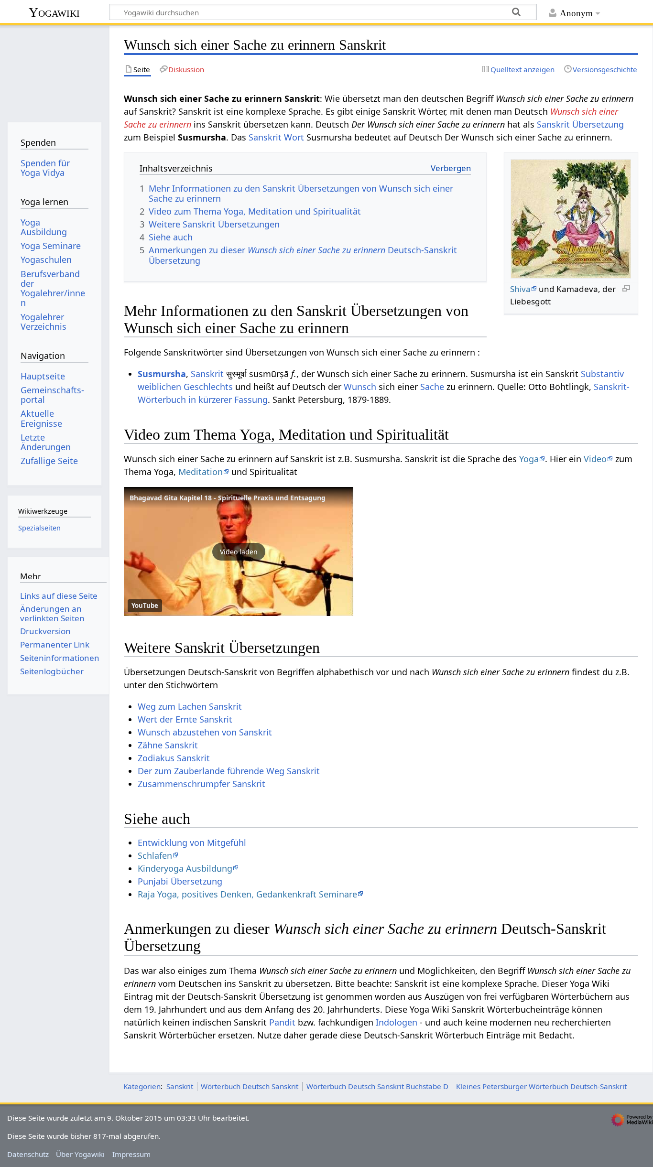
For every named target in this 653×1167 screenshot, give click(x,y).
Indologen (396, 1022)
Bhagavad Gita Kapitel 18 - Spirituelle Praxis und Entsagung (228, 497)
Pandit (282, 1022)
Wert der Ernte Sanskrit (185, 719)
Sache (432, 386)
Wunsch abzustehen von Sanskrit (205, 732)
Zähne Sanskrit (168, 745)
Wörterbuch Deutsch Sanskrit (249, 1086)
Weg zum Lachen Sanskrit (190, 706)
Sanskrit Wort (276, 137)
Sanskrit (207, 373)
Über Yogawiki (80, 1154)
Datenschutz (28, 1154)
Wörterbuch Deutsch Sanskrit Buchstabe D (377, 1086)
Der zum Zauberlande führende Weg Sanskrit (229, 771)
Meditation (200, 471)
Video (595, 459)
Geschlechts (208, 386)
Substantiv (602, 373)
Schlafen (155, 855)
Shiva (520, 288)
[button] (238, 551)
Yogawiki (54, 12)
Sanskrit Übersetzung (580, 124)
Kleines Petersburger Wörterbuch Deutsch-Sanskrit (541, 1086)
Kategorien (142, 1086)
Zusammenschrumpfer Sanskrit (201, 783)
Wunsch (360, 386)
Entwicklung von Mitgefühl (192, 842)
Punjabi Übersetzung (180, 881)
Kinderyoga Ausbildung (185, 868)
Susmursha (162, 373)
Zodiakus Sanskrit (174, 758)
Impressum (131, 1154)
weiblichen (159, 386)
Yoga (529, 459)
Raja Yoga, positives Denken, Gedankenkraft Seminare (247, 894)
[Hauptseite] (54, 70)
